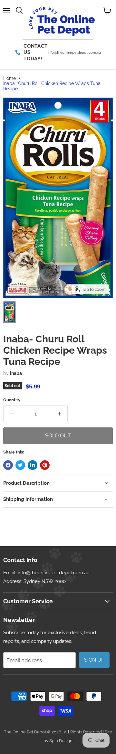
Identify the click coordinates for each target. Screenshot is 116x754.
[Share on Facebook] (8, 465)
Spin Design (60, 740)
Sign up (94, 660)
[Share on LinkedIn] (32, 465)
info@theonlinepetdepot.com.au (54, 573)
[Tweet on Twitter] (20, 465)
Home (9, 78)
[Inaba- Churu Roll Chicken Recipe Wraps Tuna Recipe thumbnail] (9, 312)
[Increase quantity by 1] (59, 414)
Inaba (16, 373)
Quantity (11, 399)
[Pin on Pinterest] (45, 465)
